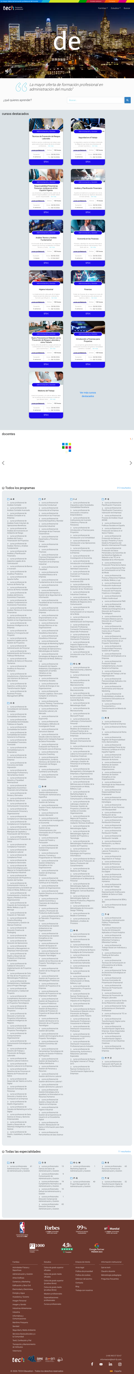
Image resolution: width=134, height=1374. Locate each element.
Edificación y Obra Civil (22, 1285)
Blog (77, 1286)
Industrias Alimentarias (22, 1308)
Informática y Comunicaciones (19, 1317)
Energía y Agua (19, 1293)
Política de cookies (83, 1275)
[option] (67, 40)
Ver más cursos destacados (88, 394)
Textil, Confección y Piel (22, 1340)
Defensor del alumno (84, 1279)
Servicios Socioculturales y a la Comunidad (24, 1335)
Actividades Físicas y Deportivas (21, 1268)
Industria (16, 1312)
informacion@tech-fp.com (110, 1359)
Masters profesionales (53, 1294)
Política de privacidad (84, 1271)
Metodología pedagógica (111, 1275)
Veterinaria (17, 1351)
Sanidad (16, 1326)
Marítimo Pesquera (20, 1322)
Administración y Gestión (23, 1274)
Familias (102, 8)
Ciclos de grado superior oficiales (53, 1268)
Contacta (112, 1)
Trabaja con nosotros (84, 1290)
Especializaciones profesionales (51, 1298)
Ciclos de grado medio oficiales (53, 1275)
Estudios (115, 8)
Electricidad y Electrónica (23, 1289)
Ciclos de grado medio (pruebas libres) (53, 1288)
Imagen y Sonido (19, 1304)
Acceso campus (95, 1)
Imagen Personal (19, 1301)
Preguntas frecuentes (110, 1279)
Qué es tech (105, 1267)
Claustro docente (108, 1271)
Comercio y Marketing (21, 1282)
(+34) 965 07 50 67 (113, 1356)
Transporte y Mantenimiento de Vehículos (24, 1345)
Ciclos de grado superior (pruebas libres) (53, 1282)
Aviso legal (80, 1267)
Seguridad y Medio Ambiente (24, 1330)
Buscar (127, 8)
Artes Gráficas (18, 1278)
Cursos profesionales (52, 1304)
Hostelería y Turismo (21, 1297)
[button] (6, 40)
